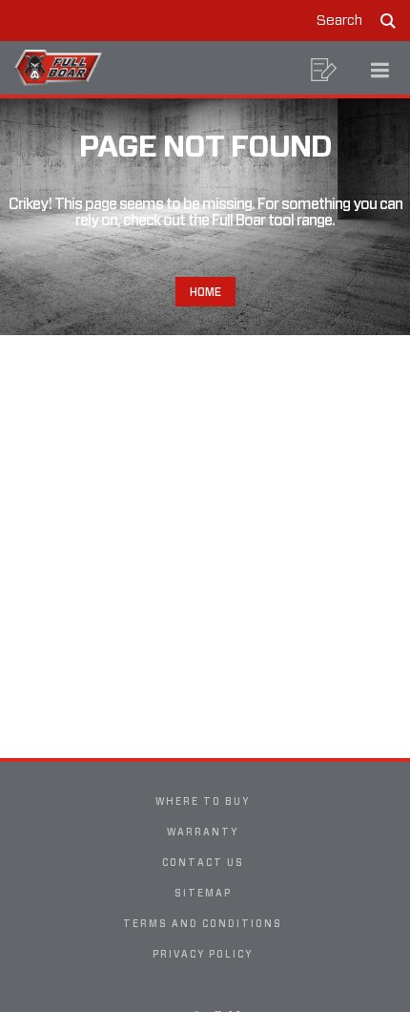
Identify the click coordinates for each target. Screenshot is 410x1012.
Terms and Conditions (202, 923)
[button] (324, 69)
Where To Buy (202, 801)
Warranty (202, 831)
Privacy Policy (203, 953)
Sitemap (203, 892)
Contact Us (203, 862)
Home (205, 292)
